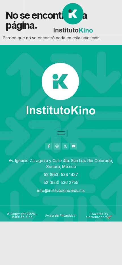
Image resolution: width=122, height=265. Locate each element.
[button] (12, 18)
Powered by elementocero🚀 (99, 215)
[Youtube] (73, 146)
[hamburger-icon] (61, 133)
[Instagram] (57, 146)
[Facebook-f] (48, 146)
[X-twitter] (65, 146)
